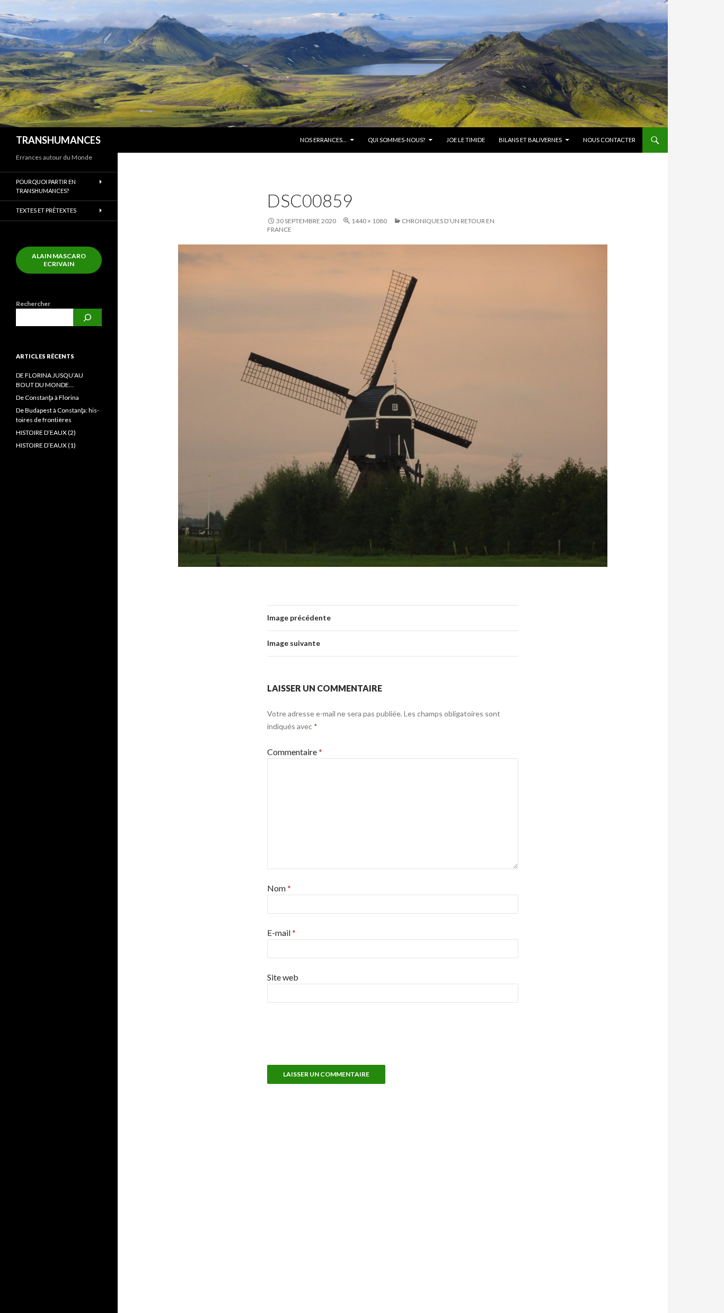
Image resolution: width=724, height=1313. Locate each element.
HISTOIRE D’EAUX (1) (46, 445)
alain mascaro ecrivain (59, 260)
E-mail (281, 932)
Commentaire (294, 752)
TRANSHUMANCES (58, 140)
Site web (282, 977)
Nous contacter (609, 139)
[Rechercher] (87, 317)
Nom (279, 888)
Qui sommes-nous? (396, 139)
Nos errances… (323, 139)
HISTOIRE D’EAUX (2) (46, 432)
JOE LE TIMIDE (465, 139)
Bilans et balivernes (530, 139)
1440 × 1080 (369, 221)
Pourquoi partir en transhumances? (46, 186)
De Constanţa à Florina (47, 397)
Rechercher (33, 304)
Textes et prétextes (46, 210)
